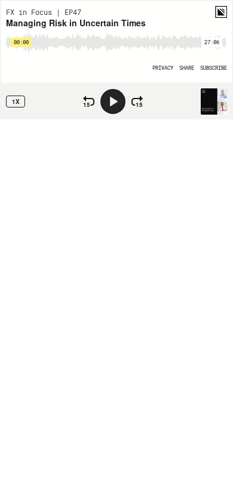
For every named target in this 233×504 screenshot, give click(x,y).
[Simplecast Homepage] (221, 12)
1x (16, 101)
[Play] (112, 101)
